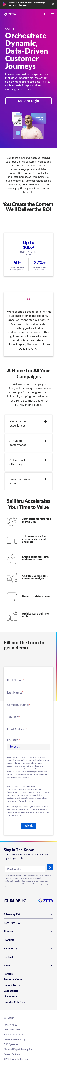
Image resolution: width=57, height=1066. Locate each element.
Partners (8, 974)
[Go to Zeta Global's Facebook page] (12, 900)
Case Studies (11, 991)
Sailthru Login (28, 101)
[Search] (46, 14)
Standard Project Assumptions (18, 1049)
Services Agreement (13, 1035)
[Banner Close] (53, 4)
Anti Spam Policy (12, 1030)
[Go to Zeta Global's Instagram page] (24, 900)
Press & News (12, 985)
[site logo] (10, 14)
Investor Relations (14, 1002)
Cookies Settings (12, 1054)
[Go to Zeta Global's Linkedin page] (6, 900)
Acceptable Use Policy (14, 1040)
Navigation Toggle (52, 14)
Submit (29, 825)
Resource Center (13, 979)
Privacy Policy (25, 801)
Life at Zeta (10, 996)
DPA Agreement (11, 1044)
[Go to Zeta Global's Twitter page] (18, 900)
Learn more (23, 5)
